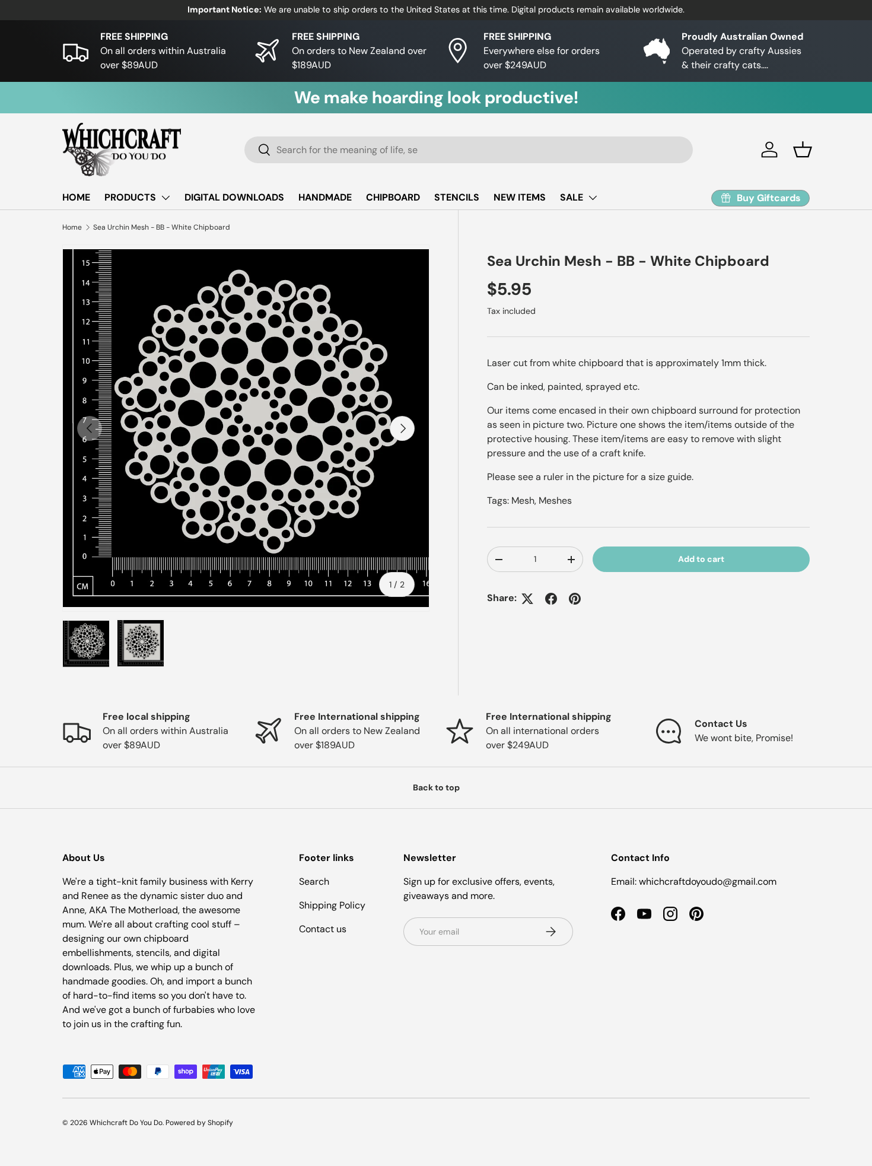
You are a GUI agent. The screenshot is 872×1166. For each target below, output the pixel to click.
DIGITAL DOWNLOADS (234, 197)
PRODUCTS (130, 197)
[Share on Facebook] (551, 599)
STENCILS (456, 197)
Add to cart (701, 559)
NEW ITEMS (520, 197)
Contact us (322, 929)
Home (72, 227)
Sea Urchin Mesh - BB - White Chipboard (161, 227)
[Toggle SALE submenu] (592, 197)
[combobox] (468, 149)
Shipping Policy (332, 905)
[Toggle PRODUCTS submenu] (165, 197)
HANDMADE (325, 197)
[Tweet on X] (527, 599)
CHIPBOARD (393, 197)
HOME (76, 197)
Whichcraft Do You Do (126, 1122)
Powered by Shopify (199, 1122)
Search (314, 881)
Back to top (436, 787)
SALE (571, 197)
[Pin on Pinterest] (575, 599)
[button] (803, 149)
